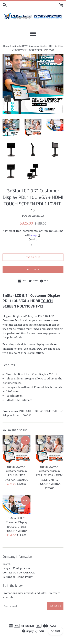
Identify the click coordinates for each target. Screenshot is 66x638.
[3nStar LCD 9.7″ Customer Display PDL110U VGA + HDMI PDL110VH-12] (49, 449)
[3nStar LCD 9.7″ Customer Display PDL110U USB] (16, 449)
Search (6, 564)
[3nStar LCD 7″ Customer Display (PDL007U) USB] (16, 504)
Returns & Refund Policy (17, 577)
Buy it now (33, 269)
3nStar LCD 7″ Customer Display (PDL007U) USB (16, 522)
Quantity (33, 239)
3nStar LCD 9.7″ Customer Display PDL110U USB (16, 471)
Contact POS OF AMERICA (19, 572)
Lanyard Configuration (16, 568)
